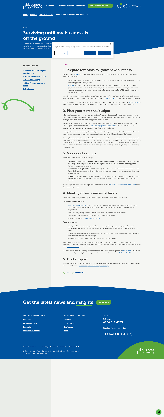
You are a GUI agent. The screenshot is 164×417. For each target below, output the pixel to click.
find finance (110, 98)
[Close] (111, 44)
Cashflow (71, 85)
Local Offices (69, 323)
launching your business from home (123, 185)
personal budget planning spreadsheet (103, 126)
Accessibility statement (47, 347)
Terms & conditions (30, 347)
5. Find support (29, 89)
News (66, 331)
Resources (50, 6)
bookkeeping (133, 102)
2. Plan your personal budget (35, 76)
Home (25, 14)
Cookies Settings (61, 53)
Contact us (68, 327)
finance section (127, 251)
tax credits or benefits (92, 218)
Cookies (72, 347)
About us (67, 320)
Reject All (90, 53)
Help (78, 347)
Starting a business (46, 14)
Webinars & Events (66, 6)
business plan (78, 74)
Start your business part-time (78, 205)
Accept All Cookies (104, 53)
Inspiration (80, 6)
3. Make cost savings (31, 80)
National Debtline (73, 247)
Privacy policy (62, 347)
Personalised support (99, 6)
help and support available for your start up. (94, 266)
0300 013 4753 (113, 322)
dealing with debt (125, 253)
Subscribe (102, 302)
